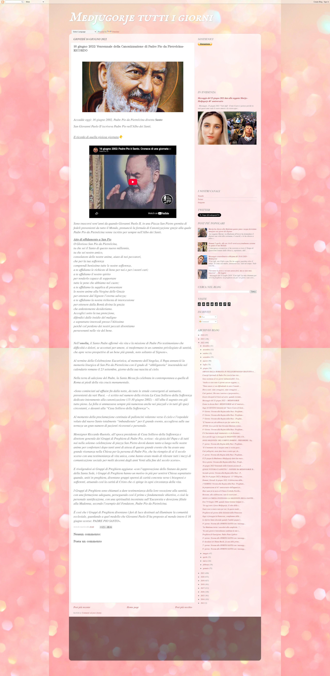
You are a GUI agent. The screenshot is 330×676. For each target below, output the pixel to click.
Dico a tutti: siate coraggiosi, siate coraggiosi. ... (221, 389)
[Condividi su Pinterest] (111, 527)
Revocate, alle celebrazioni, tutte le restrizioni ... (221, 494)
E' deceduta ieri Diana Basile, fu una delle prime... (221, 541)
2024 (203, 335)
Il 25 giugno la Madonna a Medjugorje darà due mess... (223, 458)
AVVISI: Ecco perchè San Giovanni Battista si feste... (222, 426)
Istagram (201, 202)
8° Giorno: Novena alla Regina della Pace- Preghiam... (223, 415)
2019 (203, 580)
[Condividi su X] (106, 527)
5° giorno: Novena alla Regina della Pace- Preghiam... (223, 444)
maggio (206, 553)
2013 (203, 603)
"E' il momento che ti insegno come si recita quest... (222, 447)
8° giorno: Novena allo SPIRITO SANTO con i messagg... (224, 538)
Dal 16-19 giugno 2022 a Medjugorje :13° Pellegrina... (223, 476)
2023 (203, 339)
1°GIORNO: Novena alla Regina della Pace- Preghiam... (224, 484)
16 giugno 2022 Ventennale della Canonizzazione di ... (223, 465)
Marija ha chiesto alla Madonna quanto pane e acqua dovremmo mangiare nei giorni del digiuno (232, 230)
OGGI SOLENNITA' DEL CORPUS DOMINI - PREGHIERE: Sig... (228, 440)
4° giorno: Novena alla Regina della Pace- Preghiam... (223, 455)
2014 (203, 599)
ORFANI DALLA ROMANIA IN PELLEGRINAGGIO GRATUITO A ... (229, 371)
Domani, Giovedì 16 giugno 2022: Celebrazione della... (223, 480)
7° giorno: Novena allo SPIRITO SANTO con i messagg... (224, 545)
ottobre (206, 353)
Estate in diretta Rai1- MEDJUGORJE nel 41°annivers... (224, 404)
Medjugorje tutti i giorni (140, 17)
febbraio (206, 564)
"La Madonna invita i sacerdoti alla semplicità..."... (222, 527)
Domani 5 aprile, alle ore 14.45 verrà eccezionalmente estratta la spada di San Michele (232, 244)
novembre (207, 349)
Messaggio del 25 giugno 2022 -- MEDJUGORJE (221, 400)
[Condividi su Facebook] (108, 527)
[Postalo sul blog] (103, 527)
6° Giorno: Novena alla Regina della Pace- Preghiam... (223, 429)
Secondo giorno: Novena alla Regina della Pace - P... (222, 473)
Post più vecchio (183, 607)
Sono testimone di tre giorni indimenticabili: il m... (221, 379)
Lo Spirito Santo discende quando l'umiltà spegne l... (222, 520)
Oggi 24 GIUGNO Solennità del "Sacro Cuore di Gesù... (224, 408)
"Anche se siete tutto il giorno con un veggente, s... (221, 382)
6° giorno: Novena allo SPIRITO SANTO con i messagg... (224, 549)
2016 (203, 592)
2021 (203, 573)
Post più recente (81, 607)
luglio (205, 364)
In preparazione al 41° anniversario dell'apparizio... (222, 487)
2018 (203, 584)
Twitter (200, 199)
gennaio (206, 568)
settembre (207, 357)
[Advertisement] (227, 68)
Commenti (205, 321)
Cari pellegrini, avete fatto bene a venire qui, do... (221, 451)
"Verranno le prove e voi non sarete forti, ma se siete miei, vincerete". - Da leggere (230, 271)
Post (203, 317)
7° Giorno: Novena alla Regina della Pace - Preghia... (223, 418)
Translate (115, 31)
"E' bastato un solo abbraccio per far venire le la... (222, 422)
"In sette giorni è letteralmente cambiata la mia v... (221, 531)
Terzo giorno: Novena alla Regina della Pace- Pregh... (223, 462)
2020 (203, 577)
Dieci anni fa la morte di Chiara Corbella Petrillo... (222, 491)
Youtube (201, 196)
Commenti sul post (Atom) (91, 613)
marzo (205, 561)
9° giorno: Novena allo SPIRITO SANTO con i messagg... (224, 523)
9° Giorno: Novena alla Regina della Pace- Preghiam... (223, 411)
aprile (205, 557)
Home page (133, 607)
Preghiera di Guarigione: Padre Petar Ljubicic (220, 534)
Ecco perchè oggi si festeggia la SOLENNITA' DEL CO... (224, 436)
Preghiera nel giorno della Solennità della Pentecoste (222, 512)
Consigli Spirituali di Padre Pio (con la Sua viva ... (222, 375)
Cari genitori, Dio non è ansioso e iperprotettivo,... (222, 393)
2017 (203, 588)
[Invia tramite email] (101, 527)
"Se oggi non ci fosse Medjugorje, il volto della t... (221, 505)
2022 (203, 342)
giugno (205, 368)
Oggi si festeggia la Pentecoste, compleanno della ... (222, 516)
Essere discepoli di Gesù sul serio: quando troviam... (222, 397)
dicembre (206, 346)
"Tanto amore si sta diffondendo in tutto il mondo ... (222, 386)
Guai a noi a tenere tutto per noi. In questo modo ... (222, 509)
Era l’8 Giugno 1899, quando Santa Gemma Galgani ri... (224, 502)
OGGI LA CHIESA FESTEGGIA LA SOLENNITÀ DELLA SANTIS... (228, 498)
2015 (203, 595)
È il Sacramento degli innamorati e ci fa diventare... (222, 433)
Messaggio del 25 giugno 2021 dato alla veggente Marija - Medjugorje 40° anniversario (223, 100)
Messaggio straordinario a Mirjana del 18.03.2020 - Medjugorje (228, 257)
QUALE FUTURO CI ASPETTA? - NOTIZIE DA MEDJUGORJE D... (229, 469)
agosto (205, 361)
